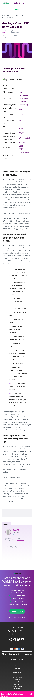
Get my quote (16, 611)
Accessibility (17, 684)
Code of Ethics (17, 686)
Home (3, 15)
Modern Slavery (17, 682)
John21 (3, 32)
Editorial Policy (17, 677)
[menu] (27, 3)
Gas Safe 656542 (17, 659)
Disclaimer (17, 675)
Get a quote (16, 9)
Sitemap (17, 689)
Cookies (17, 668)
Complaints (17, 672)
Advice (9, 15)
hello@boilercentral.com (17, 634)
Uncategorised (17, 37)
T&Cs (17, 666)
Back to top (27, 654)
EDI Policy (17, 679)
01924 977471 (17, 630)
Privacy (17, 670)
